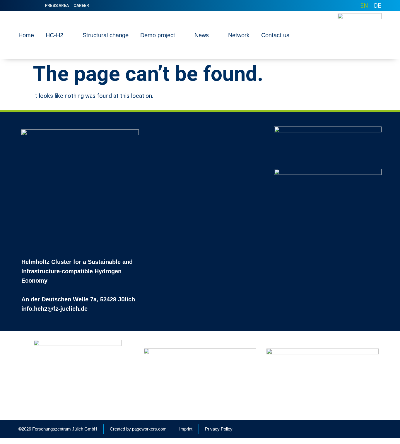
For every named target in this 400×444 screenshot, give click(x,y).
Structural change (106, 35)
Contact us (275, 35)
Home (26, 35)
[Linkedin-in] (21, 5)
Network (238, 35)
